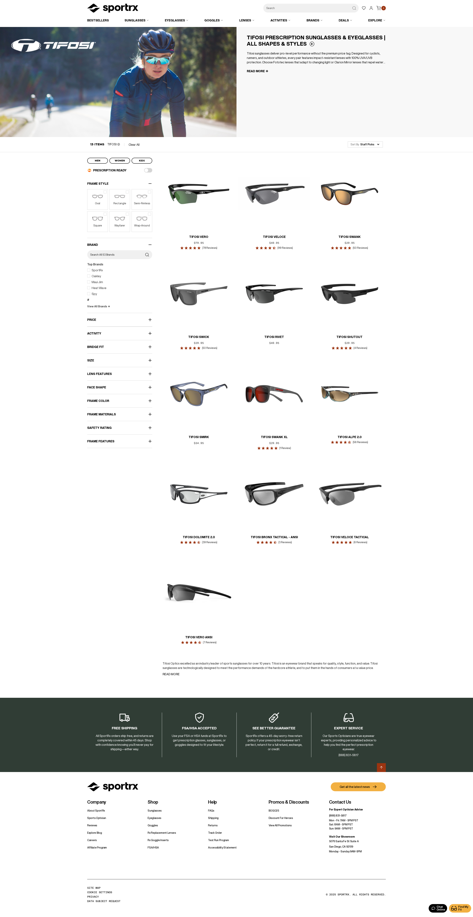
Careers (92, 840)
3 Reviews (285, 542)
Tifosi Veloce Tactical (349, 537)
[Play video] (311, 44)
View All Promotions (280, 825)
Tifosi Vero (198, 236)
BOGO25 (274, 810)
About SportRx (96, 810)
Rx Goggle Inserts (158, 840)
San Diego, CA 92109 (341, 846)
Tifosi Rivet (274, 336)
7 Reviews (210, 642)
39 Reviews (210, 542)
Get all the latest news (355, 786)
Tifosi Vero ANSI (198, 637)
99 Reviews (285, 248)
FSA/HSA (153, 847)
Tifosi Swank (349, 236)
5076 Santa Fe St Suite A (344, 841)
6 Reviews (360, 542)
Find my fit (463, 908)
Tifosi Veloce (274, 236)
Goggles (153, 825)
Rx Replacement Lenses (162, 832)
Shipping (213, 818)
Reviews (92, 825)
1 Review (285, 448)
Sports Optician (96, 818)
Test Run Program (218, 840)
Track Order (215, 832)
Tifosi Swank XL (274, 437)
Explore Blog (94, 832)
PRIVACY (93, 896)
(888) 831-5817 (338, 815)
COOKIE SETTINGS (99, 892)
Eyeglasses (154, 818)
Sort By (355, 144)
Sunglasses (155, 810)
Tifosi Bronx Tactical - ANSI (274, 537)
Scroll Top (381, 767)
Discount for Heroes (281, 818)
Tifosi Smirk (199, 437)
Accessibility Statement (222, 847)
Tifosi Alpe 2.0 (350, 437)
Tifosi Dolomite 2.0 (199, 537)
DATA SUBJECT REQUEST (103, 901)
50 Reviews (360, 248)
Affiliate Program (97, 847)
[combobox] (311, 8)
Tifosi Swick (198, 336)
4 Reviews (360, 348)
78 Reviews (210, 248)
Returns (212, 825)
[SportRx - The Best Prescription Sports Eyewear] (112, 9)
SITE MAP (94, 887)
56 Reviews (360, 442)
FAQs (211, 810)
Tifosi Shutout (349, 336)
